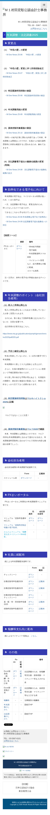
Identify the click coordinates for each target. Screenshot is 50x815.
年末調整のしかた (6, 707)
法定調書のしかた (6, 716)
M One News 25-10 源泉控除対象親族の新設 (26, 133)
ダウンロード (26, 478)
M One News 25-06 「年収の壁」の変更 (24, 55)
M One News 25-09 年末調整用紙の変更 (24, 114)
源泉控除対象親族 (16, 429)
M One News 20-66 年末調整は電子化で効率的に (27, 217)
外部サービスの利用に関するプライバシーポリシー (29, 802)
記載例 (41, 581)
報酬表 (6, 700)
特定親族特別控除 (16, 398)
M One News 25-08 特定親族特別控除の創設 (26, 96)
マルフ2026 (32, 429)
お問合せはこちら (38, 28)
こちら (33, 636)
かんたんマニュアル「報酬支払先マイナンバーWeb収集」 (15, 534)
